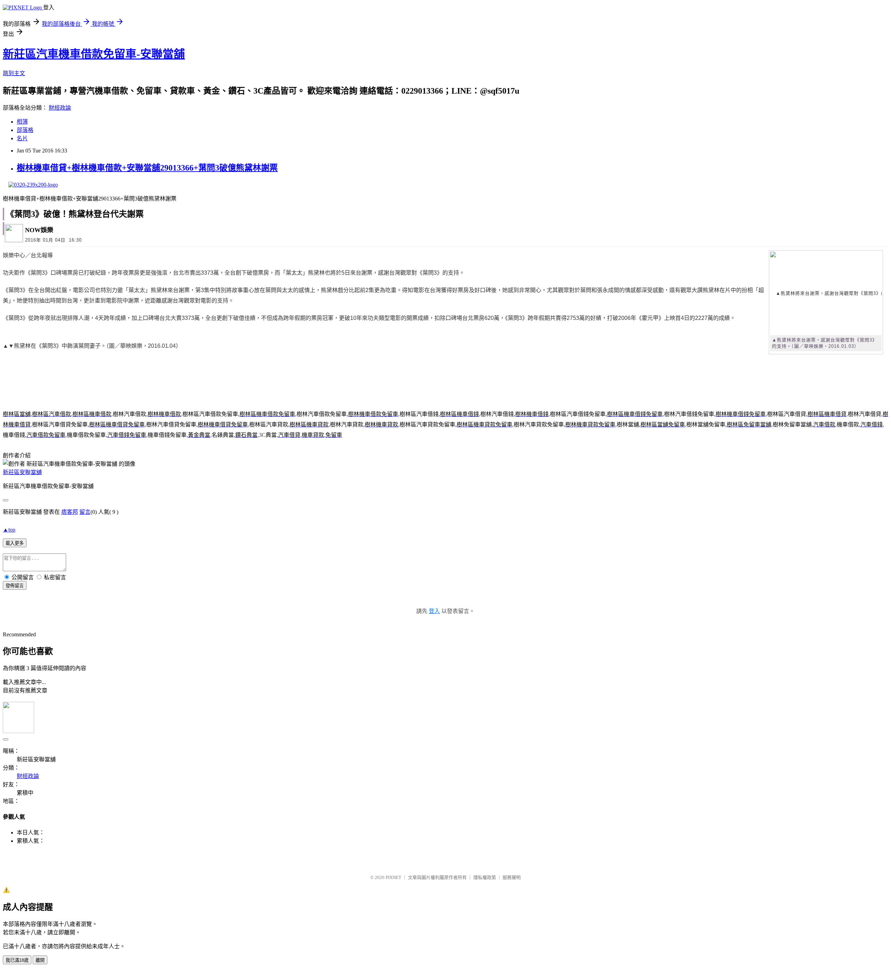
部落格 (25, 130)
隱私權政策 (484, 877)
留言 (84, 512)
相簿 (22, 122)
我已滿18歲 (17, 960)
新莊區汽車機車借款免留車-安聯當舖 (94, 54)
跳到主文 (14, 73)
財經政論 (60, 108)
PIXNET (393, 877)
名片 (22, 138)
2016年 (33, 240)
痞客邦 (69, 512)
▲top (9, 530)
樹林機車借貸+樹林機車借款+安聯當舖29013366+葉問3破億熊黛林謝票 (147, 167)
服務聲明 (512, 877)
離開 (40, 960)
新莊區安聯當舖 (22, 472)
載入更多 (15, 543)
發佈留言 (15, 585)
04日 (60, 240)
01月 (48, 240)
